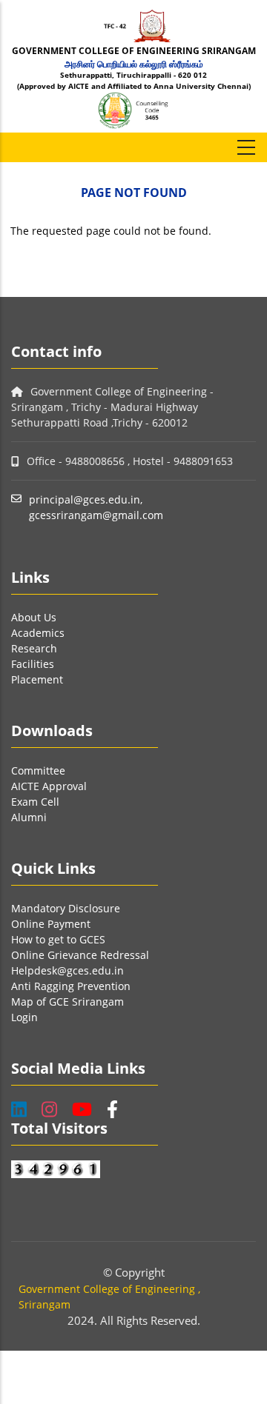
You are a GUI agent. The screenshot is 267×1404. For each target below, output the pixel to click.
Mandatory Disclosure (65, 908)
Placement (37, 679)
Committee (38, 770)
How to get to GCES (58, 939)
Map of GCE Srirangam (67, 1001)
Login (24, 1017)
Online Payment (50, 924)
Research (34, 648)
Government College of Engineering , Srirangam (109, 1296)
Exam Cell (35, 802)
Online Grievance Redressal (80, 955)
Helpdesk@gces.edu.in (67, 970)
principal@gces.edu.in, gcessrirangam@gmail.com (96, 507)
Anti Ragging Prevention (71, 986)
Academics (38, 633)
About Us (33, 617)
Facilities (32, 664)
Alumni (29, 817)
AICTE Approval (49, 786)
